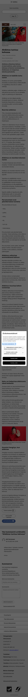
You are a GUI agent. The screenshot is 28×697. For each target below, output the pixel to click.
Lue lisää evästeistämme (8, 343)
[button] (23, 348)
